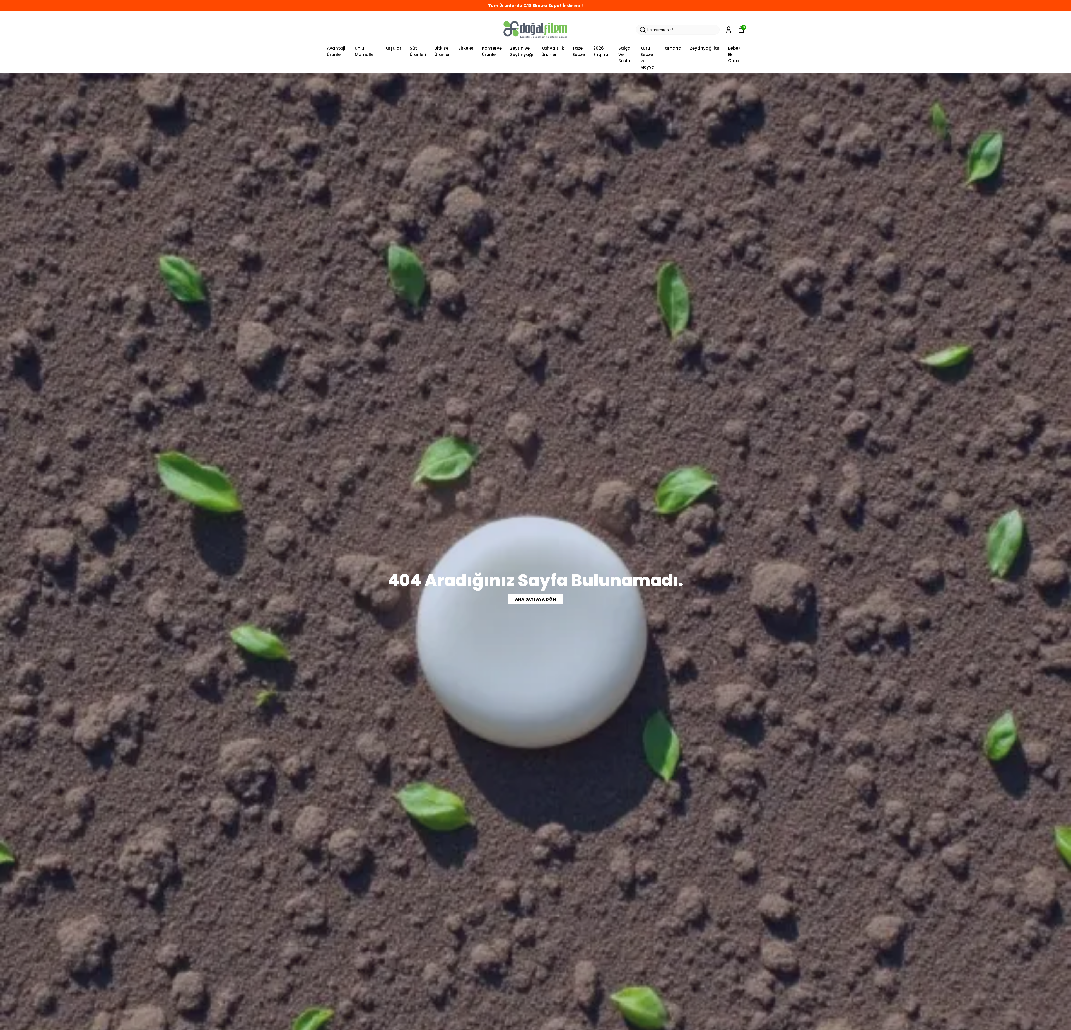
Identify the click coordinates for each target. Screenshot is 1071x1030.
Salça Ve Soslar (625, 54)
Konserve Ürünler (492, 51)
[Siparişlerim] (728, 29)
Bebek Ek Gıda (734, 54)
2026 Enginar (601, 51)
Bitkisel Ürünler (442, 51)
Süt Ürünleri (418, 51)
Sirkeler (466, 48)
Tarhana (671, 48)
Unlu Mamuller (365, 51)
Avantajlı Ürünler (336, 51)
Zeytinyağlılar (705, 48)
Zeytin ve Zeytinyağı (521, 51)
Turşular (392, 48)
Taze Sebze (578, 51)
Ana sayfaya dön (535, 599)
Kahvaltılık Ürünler (552, 51)
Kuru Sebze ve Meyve (647, 57)
